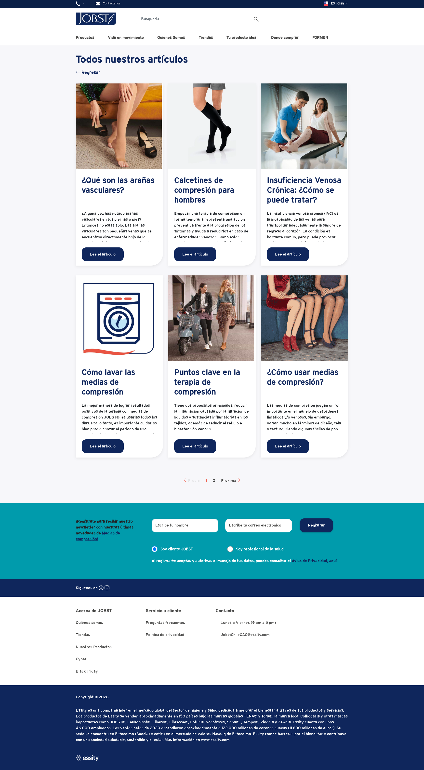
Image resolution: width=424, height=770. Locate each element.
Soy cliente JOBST (176, 549)
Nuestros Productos (94, 647)
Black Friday (87, 671)
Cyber (81, 659)
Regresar (90, 72)
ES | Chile (337, 3)
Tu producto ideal (241, 37)
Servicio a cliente (163, 610)
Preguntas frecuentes (165, 622)
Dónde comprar (285, 37)
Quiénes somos (89, 622)
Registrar (316, 525)
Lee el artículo (103, 254)
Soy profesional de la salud (260, 549)
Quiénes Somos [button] (171, 37)
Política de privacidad (165, 634)
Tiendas (206, 37)
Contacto (225, 610)
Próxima (229, 480)
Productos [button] (85, 37)
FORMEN (320, 37)
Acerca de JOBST (94, 610)
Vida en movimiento (126, 37)
